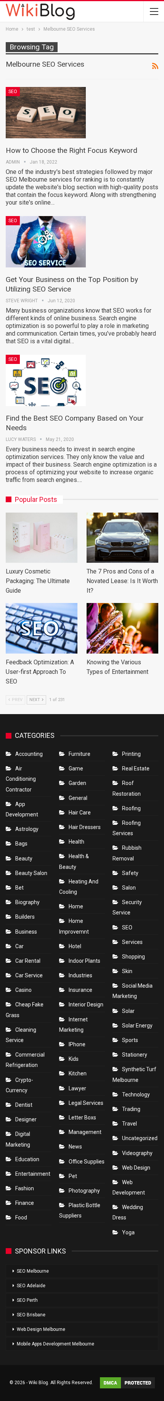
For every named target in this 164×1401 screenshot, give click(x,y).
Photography (84, 1191)
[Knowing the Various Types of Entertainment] (122, 628)
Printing (131, 754)
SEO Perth (27, 1300)
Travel (129, 1124)
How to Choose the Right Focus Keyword (71, 150)
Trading (131, 1109)
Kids (74, 1059)
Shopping (133, 957)
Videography (137, 1153)
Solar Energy (137, 1025)
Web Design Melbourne (41, 1329)
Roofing (131, 808)
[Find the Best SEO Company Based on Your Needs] (46, 380)
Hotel (75, 946)
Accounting (29, 754)
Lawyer (77, 1088)
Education (27, 1159)
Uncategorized (140, 1138)
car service (29, 975)
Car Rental (27, 961)
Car (19, 946)
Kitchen (78, 1073)
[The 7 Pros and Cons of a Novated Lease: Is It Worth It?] (122, 538)
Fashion (24, 1188)
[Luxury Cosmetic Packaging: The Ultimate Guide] (41, 538)
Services (132, 942)
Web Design (136, 1168)
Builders (25, 917)
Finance (24, 1203)
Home (76, 906)
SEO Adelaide (31, 1285)
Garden (77, 783)
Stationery (134, 1055)
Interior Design (86, 1004)
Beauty (23, 858)
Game (76, 768)
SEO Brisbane (31, 1314)
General (78, 798)
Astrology (27, 829)
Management (85, 1132)
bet (19, 888)
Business (26, 932)
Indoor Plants (84, 961)
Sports (130, 1040)
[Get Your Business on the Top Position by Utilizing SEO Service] (46, 241)
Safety (130, 873)
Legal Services (86, 1103)
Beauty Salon (31, 873)
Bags (21, 844)
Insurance (80, 990)
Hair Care (80, 812)
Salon (129, 888)
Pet (73, 1176)
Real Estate (136, 768)
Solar (128, 1011)
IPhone (77, 1044)
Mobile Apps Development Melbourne (55, 1344)
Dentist (23, 1105)
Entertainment (32, 1174)
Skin (127, 971)
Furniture (79, 754)
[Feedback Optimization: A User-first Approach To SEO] (41, 628)
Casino (23, 990)
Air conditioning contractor (21, 778)
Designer (26, 1119)
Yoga (128, 1232)
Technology (136, 1094)
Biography (27, 902)
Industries (80, 975)
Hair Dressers (85, 827)
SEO (12, 91)
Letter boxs (82, 1117)
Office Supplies (87, 1161)
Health (76, 842)
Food (21, 1217)
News (75, 1147)
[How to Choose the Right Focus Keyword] (46, 112)
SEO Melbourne (33, 1271)
